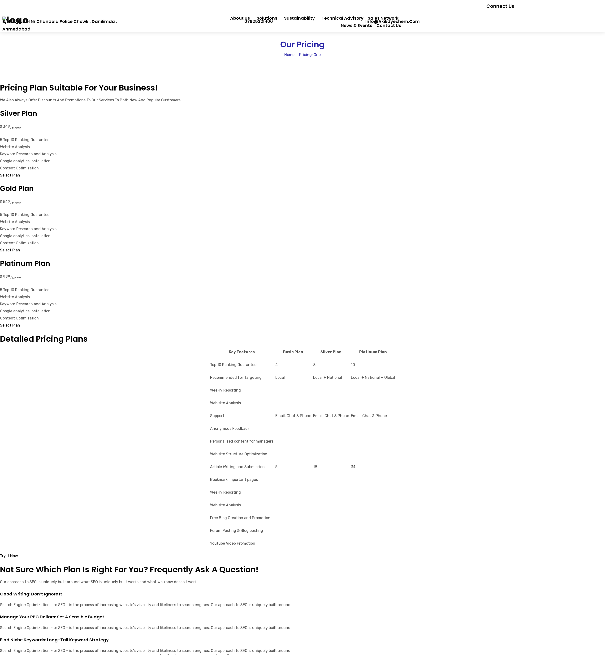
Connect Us (500, 6)
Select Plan (10, 175)
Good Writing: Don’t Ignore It (31, 594)
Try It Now (9, 556)
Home (289, 54)
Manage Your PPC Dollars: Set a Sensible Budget (52, 617)
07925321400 (258, 21)
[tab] (302, 594)
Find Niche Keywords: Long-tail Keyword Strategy (54, 640)
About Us (240, 18)
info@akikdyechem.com (392, 21)
